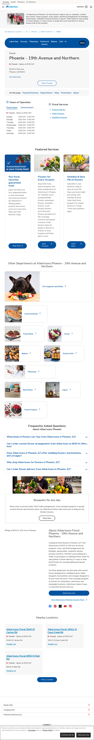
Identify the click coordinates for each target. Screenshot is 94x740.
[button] (82, 7)
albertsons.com (76, 593)
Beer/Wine (29, 390)
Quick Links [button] (8, 705)
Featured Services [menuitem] (30, 93)
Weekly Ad (11, 644)
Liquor (66, 390)
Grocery (6, 2)
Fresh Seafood (32, 314)
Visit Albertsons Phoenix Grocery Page (69, 600)
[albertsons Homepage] (12, 7)
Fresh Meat (29, 334)
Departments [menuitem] (46, 93)
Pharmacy (21, 2)
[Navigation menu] (3, 7)
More (82, 43)
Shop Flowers (47, 83)
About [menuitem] (76, 93)
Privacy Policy (48, 730)
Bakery (26, 353)
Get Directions (15, 77)
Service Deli (69, 353)
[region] (47, 733)
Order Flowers (58, 113)
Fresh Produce (31, 410)
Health (13, 2)
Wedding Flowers (59, 117)
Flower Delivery (58, 109)
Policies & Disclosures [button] (13, 715)
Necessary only (83, 735)
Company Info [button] (9, 710)
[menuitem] (13, 43)
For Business (31, 2)
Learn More (78, 244)
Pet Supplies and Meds (52, 287)
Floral (68, 334)
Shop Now (19, 245)
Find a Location (49, 679)
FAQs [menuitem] (56, 93)
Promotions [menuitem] (66, 93)
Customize (32, 730)
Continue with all (67, 735)
